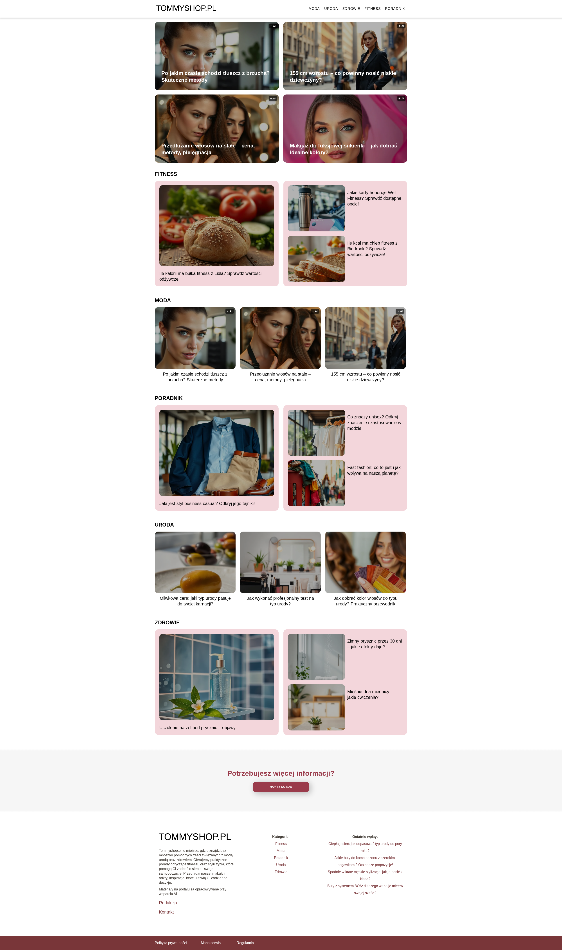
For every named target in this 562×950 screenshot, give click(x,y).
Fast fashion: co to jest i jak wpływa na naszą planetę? (374, 470)
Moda (314, 9)
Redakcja (168, 902)
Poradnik (395, 9)
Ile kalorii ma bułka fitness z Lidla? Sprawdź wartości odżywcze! (210, 276)
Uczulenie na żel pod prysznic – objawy (197, 727)
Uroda (331, 9)
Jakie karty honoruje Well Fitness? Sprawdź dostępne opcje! (374, 198)
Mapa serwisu (212, 943)
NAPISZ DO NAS (281, 786)
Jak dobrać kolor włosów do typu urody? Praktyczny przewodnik (365, 601)
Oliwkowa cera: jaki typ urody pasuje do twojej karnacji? (195, 601)
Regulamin (245, 943)
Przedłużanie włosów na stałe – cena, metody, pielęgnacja (208, 149)
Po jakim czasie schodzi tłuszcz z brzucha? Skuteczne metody (215, 76)
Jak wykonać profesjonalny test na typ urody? (280, 601)
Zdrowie (351, 9)
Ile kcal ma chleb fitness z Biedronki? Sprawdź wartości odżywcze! (372, 249)
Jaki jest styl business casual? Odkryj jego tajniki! (207, 503)
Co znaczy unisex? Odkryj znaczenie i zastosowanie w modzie (374, 422)
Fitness (372, 9)
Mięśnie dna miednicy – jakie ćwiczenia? (370, 694)
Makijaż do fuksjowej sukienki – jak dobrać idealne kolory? (343, 149)
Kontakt (166, 912)
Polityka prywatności (171, 943)
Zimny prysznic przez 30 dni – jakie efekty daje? (374, 644)
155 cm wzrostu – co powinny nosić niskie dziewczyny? (343, 76)
